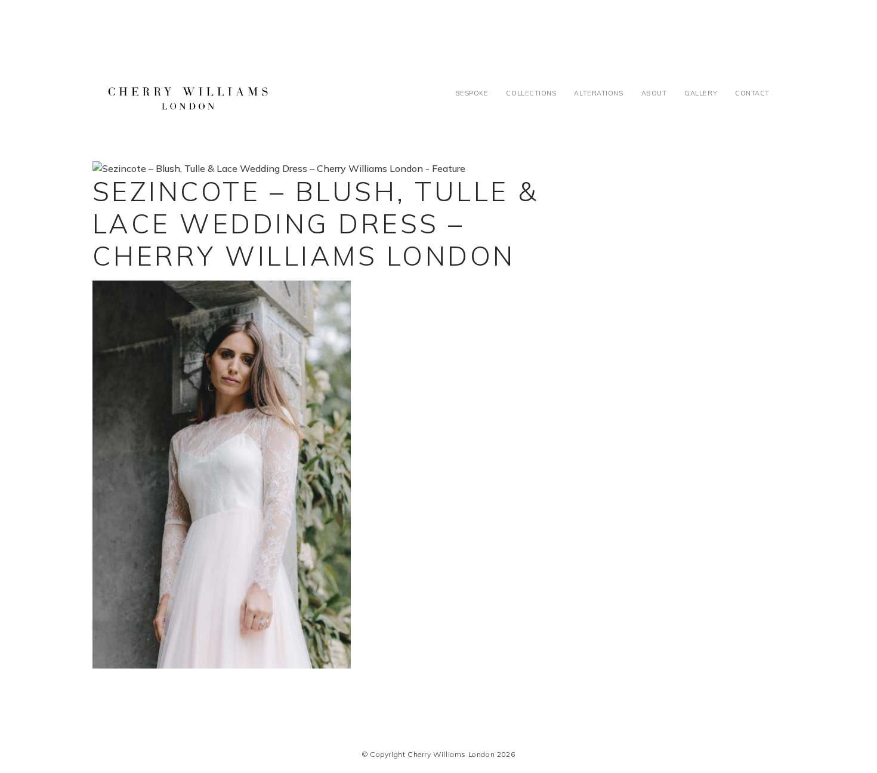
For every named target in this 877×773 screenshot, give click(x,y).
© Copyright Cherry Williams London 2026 (438, 754)
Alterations (598, 93)
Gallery (700, 93)
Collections (531, 93)
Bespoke (472, 93)
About (654, 93)
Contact (752, 93)
